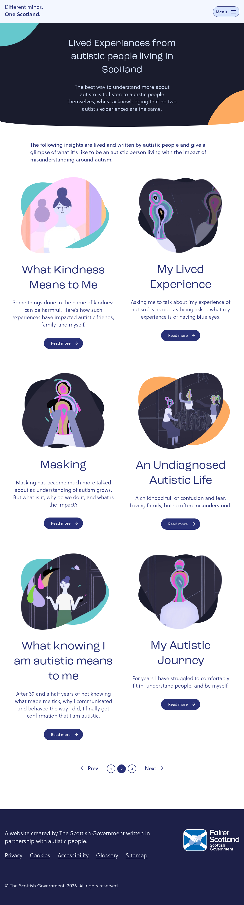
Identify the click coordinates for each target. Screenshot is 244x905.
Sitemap (136, 855)
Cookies (40, 855)
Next (150, 768)
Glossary (107, 855)
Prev (93, 768)
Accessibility (73, 855)
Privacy (13, 855)
